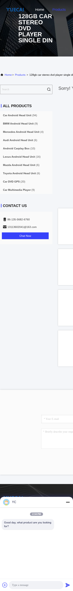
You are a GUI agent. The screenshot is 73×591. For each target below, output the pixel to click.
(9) (20, 123)
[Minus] (68, 502)
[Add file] (4, 585)
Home (39, 9)
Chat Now (25, 235)
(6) (20, 140)
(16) (22, 156)
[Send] (68, 585)
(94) (20, 115)
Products (59, 9)
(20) (14, 181)
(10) (19, 148)
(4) (23, 131)
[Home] (15, 9)
